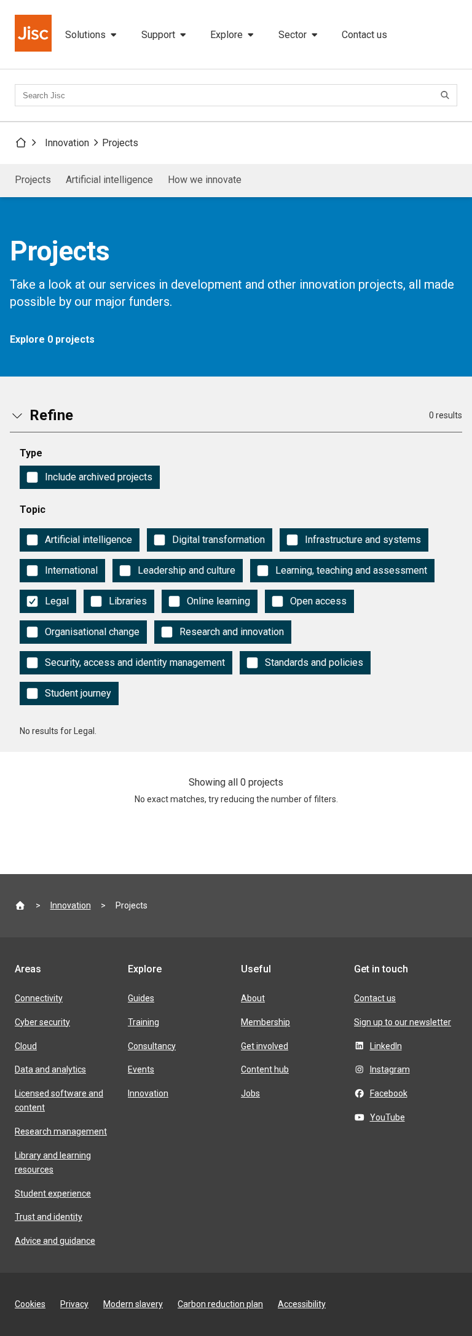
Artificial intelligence (109, 180)
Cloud (26, 1046)
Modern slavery (133, 1304)
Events (141, 1069)
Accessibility (302, 1304)
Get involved (264, 1046)
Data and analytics (50, 1069)
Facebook (388, 1093)
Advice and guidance (55, 1241)
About (253, 998)
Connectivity (39, 998)
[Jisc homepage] (34, 34)
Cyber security (42, 1022)
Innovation (67, 143)
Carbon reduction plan (220, 1304)
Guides (141, 998)
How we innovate (205, 180)
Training (143, 1022)
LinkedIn (386, 1046)
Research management (61, 1131)
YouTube (387, 1117)
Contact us (364, 35)
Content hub (265, 1069)
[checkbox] (90, 477)
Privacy (74, 1304)
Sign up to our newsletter (402, 1022)
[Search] (447, 95)
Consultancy (152, 1046)
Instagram (390, 1069)
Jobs (250, 1093)
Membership (265, 1022)
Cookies (30, 1304)
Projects (120, 143)
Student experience (53, 1193)
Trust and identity (48, 1217)
